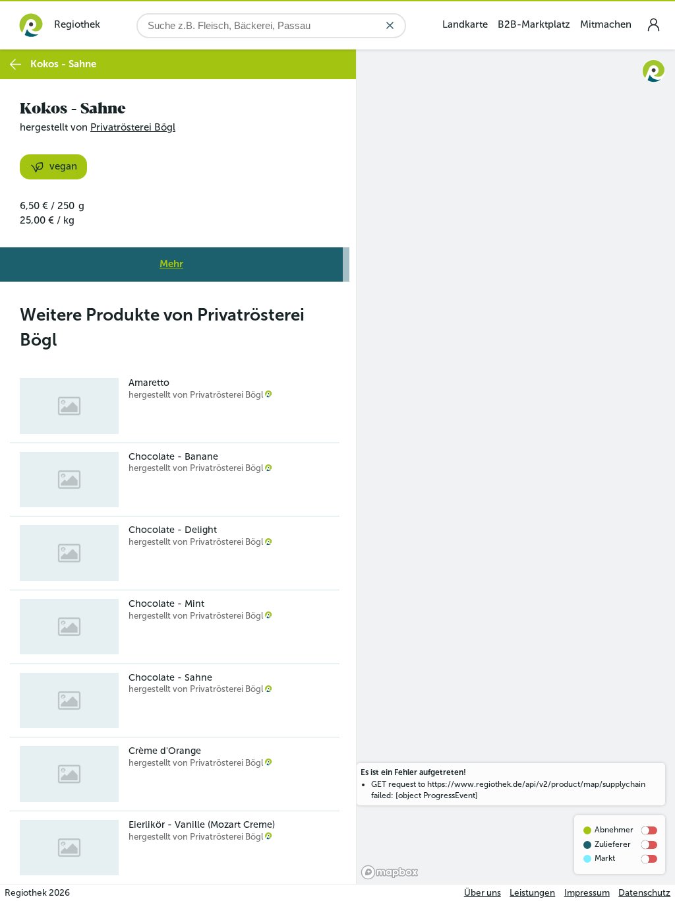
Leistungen (532, 892)
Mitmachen (605, 24)
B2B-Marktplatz (534, 24)
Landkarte (465, 24)
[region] (516, 466)
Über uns (482, 892)
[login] (653, 24)
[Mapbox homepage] (390, 872)
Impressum (587, 892)
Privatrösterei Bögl (132, 127)
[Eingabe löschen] (390, 25)
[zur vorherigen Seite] (15, 64)
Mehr (171, 264)
